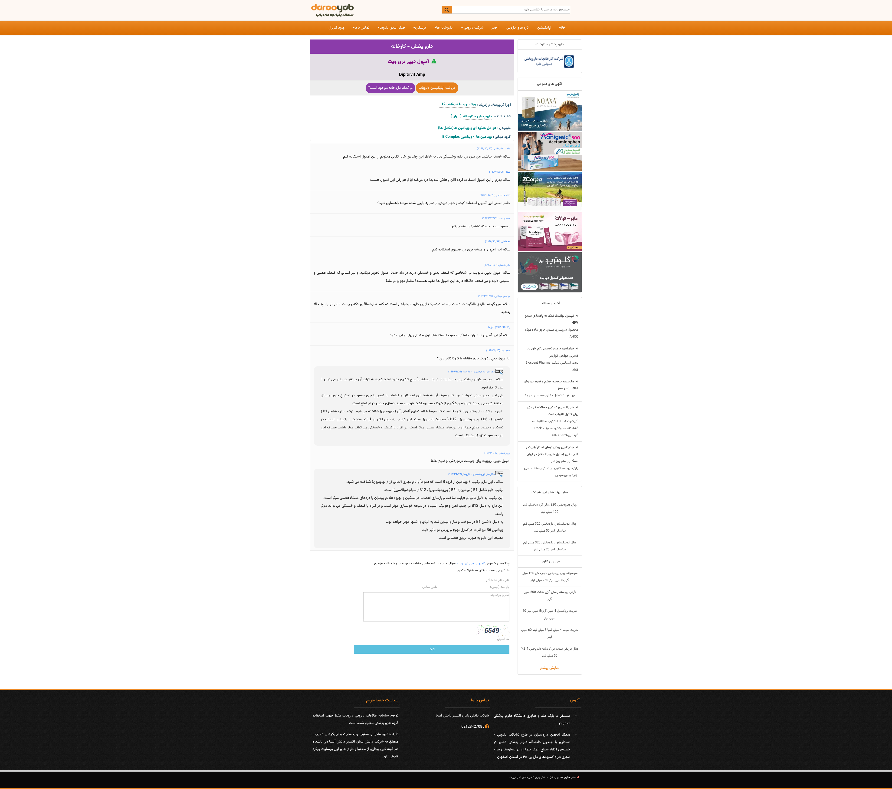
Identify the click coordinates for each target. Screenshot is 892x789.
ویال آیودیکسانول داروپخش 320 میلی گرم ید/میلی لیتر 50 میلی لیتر (549, 527)
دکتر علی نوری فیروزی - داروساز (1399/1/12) (471, 474)
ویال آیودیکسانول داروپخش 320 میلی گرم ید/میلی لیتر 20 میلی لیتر (549, 546)
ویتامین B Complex (457, 137)
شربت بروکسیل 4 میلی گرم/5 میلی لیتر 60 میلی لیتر (549, 614)
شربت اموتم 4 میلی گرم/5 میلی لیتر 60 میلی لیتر (549, 634)
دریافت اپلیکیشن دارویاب (437, 88)
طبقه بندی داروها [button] (392, 28)
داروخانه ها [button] (444, 28)
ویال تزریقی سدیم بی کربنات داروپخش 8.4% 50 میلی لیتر (549, 652)
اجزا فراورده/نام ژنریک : (494, 105)
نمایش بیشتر (549, 668)
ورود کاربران (336, 28)
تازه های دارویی (517, 28)
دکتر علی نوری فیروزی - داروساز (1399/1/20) (471, 372)
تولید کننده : (501, 116)
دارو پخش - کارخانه (412, 46)
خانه (562, 28)
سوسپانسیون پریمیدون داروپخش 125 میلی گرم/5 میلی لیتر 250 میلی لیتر (549, 577)
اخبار (495, 28)
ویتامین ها (484, 137)
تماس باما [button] (362, 28)
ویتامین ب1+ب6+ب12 (457, 104)
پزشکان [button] (420, 28)
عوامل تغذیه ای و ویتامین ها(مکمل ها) (467, 128)
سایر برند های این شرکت (549, 492)
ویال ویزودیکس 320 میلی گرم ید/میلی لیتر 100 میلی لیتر (550, 508)
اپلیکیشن (544, 28)
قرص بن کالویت (550, 561)
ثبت (432, 649)
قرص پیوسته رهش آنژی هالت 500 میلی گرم (550, 596)
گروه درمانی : (502, 137)
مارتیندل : (504, 128)
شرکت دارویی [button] (473, 28)
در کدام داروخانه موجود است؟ (390, 88)
